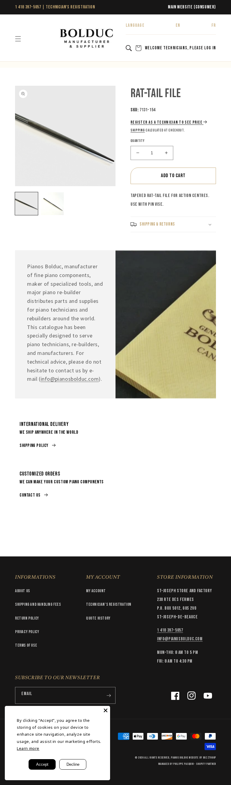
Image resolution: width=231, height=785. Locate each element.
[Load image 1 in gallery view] (26, 203)
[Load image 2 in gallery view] (52, 203)
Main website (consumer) (192, 7)
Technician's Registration (70, 7)
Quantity (137, 140)
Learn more (28, 748)
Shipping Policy (34, 445)
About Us (22, 590)
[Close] (106, 710)
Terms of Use (26, 645)
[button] (18, 38)
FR (213, 25)
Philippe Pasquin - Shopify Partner (194, 764)
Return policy (27, 618)
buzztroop (209, 757)
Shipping (138, 130)
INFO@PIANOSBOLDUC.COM (180, 639)
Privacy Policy (27, 631)
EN (178, 25)
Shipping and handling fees (38, 604)
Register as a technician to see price (166, 122)
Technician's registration (108, 604)
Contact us (30, 495)
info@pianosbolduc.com (70, 378)
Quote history (98, 618)
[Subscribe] (108, 695)
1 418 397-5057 (28, 7)
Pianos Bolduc (179, 757)
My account (96, 590)
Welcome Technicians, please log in (180, 48)
